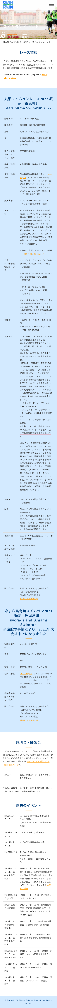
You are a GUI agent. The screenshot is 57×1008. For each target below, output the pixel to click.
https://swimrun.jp (29, 598)
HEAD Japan (26, 673)
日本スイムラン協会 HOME (15, 42)
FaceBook (39, 253)
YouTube (28, 253)
